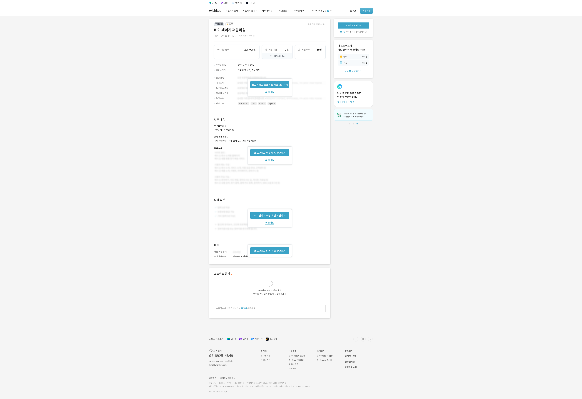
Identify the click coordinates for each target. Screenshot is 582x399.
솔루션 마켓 (350, 361)
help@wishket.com (218, 365)
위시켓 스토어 (351, 356)
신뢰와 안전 (265, 360)
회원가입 (269, 91)
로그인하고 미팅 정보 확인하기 (270, 250)
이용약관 (212, 378)
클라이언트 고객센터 (325, 356)
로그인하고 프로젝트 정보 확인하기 (270, 84)
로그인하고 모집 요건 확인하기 (270, 215)
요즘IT (245, 339)
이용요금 (292, 368)
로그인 (244, 308)
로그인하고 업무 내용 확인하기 (270, 152)
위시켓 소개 (265, 356)
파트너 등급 (293, 364)
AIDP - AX (259, 339)
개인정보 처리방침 (227, 378)
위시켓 (233, 339)
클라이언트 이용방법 (297, 356)
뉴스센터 (349, 350)
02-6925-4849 (221, 355)
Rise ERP (274, 339)
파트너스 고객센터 (324, 360)
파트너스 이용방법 (296, 360)
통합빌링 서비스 (352, 367)
